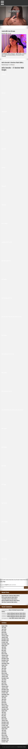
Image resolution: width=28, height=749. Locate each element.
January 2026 (5, 637)
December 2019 (5, 738)
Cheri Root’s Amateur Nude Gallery (9, 602)
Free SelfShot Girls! (14, 11)
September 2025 (5, 644)
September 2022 (5, 694)
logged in (6, 584)
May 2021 (4, 715)
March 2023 (4, 684)
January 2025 (5, 657)
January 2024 (5, 676)
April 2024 (4, 671)
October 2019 (5, 741)
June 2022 (4, 699)
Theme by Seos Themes (21, 746)
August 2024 (4, 665)
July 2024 (4, 666)
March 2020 (4, 735)
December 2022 (5, 689)
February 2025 (5, 655)
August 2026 (4, 626)
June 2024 (4, 668)
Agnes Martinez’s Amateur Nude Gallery (10, 595)
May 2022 (4, 701)
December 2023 (5, 678)
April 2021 (4, 717)
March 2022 (4, 704)
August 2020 (4, 728)
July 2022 (4, 697)
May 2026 (4, 631)
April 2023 (4, 683)
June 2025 (4, 649)
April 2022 (4, 702)
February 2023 (5, 686)
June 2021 (4, 714)
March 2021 (4, 719)
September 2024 (5, 663)
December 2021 (5, 709)
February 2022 (5, 706)
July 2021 (4, 712)
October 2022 (5, 693)
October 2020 (5, 725)
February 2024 (5, 675)
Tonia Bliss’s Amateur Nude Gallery (9, 599)
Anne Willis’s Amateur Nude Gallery (17, 618)
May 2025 (4, 650)
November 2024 (5, 660)
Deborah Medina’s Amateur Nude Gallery (11, 600)
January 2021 (5, 720)
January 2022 (5, 707)
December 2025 (5, 639)
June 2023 (4, 679)
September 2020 (5, 727)
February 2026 (5, 635)
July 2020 (4, 730)
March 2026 (4, 634)
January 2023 (5, 688)
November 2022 (5, 691)
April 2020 (4, 733)
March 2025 (4, 653)
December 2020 (5, 722)
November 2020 (5, 724)
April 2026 (4, 632)
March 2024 (4, 673)
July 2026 (4, 627)
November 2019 (5, 740)
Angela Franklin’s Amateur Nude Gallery (7, 579)
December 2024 (5, 658)
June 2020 (4, 732)
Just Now (9, 33)
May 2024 (4, 670)
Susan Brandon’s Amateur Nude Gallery (21, 579)
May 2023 (4, 681)
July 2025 (4, 647)
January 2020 (5, 737)
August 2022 (4, 696)
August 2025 (4, 645)
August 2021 (4, 710)
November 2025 (5, 640)
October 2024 (5, 662)
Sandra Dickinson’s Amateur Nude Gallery (16, 613)
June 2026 (4, 629)
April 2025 (4, 652)
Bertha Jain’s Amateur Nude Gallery (10, 597)
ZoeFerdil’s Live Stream (8, 31)
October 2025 (5, 642)
